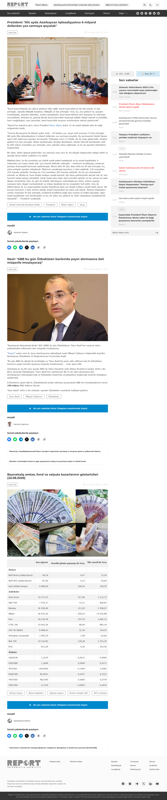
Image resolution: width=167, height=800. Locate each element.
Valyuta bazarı (56, 693)
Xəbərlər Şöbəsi (21, 232)
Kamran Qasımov (21, 424)
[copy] (44, 247)
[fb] (137, 13)
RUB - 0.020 (124, 74)
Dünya (152, 761)
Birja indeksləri (36, 693)
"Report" (11, 353)
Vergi (82, 205)
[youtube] (158, 13)
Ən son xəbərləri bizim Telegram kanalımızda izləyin (60, 216)
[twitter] (150, 13)
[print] (38, 247)
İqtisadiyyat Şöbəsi (22, 721)
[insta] (141, 13)
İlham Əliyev (42, 5)
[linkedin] (154, 13)
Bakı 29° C (150, 74)
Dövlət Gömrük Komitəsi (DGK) (24, 205)
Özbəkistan (53, 396)
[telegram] (146, 13)
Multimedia (154, 769)
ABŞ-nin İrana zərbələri (117, 5)
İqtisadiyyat (116, 765)
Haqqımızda (55, 761)
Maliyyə (12, 33)
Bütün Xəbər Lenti (120, 232)
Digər (121, 13)
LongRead (115, 769)
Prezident (50, 205)
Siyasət (114, 761)
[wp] (15, 247)
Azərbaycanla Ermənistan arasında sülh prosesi (76, 5)
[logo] (17, 4)
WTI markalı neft (102, 693)
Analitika (153, 765)
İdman (133, 765)
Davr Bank (14, 396)
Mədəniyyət (135, 769)
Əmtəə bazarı (16, 693)
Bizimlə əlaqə (76, 761)
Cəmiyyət (134, 761)
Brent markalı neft (79, 693)
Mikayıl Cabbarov (34, 396)
